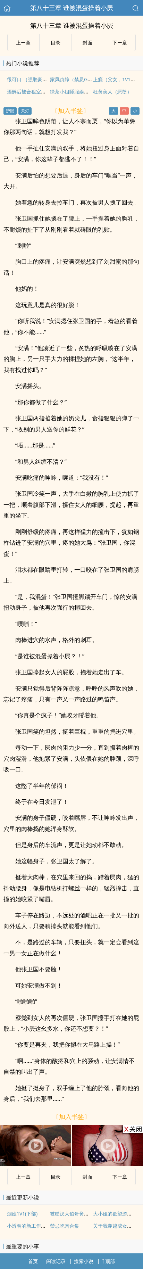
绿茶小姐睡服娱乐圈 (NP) (77, 91)
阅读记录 (56, 1261)
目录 (55, 42)
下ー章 (119, 42)
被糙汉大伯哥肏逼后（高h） (80, 1213)
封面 (87, 42)
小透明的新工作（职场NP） (37, 1225)
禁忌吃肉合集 (64, 1225)
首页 (33, 1261)
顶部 (110, 1261)
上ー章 (23, 42)
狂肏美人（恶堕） (112, 91)
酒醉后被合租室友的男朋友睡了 (41, 91)
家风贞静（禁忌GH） (73, 79)
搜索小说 (83, 1261)
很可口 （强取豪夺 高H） (34, 79)
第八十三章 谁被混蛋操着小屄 (71, 7)
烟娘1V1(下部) (22, 1213)
